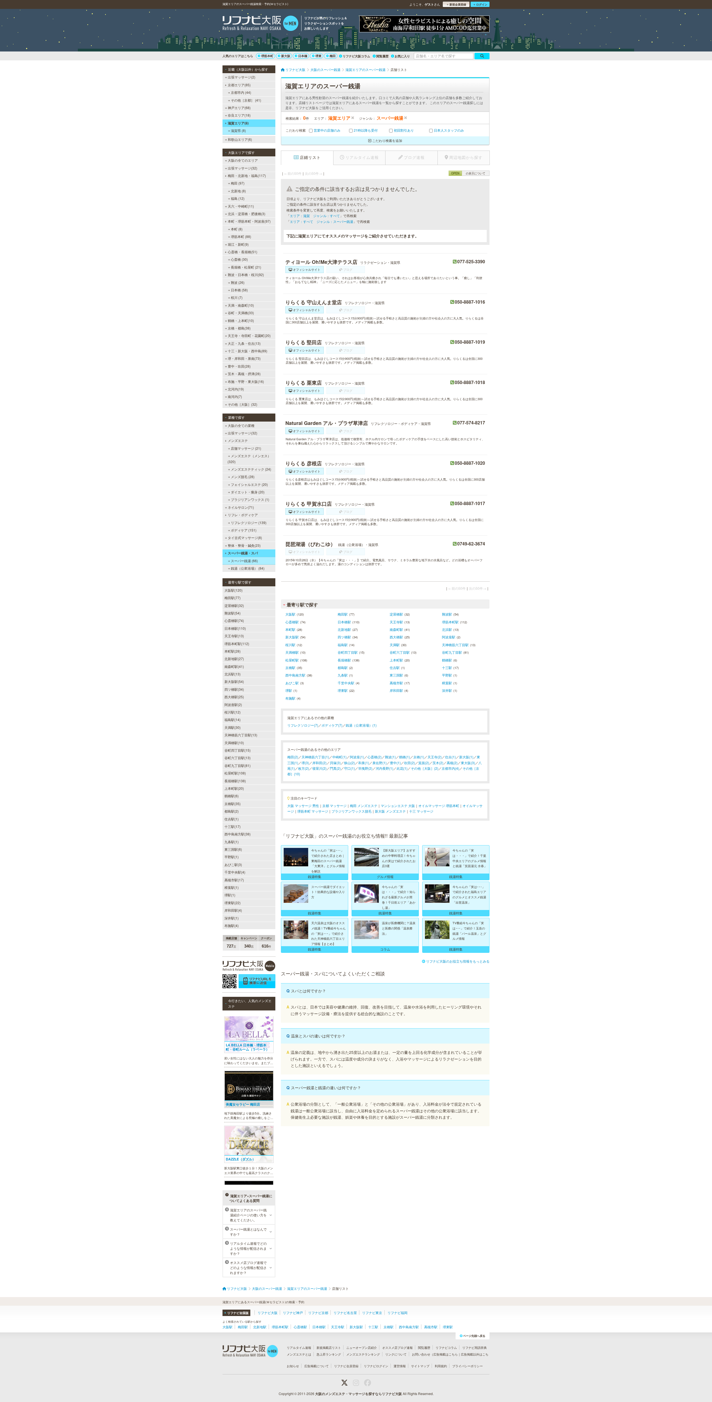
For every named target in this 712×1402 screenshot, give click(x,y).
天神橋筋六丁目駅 (455, 644)
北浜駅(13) (232, 674)
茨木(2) (437, 762)
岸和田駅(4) (233, 910)
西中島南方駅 (295, 675)
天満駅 (395, 644)
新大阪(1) (466, 756)
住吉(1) (450, 756)
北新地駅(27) (234, 658)
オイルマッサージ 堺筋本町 (438, 805)
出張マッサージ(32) (242, 168)
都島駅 (343, 667)
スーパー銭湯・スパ (243, 552)
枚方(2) (303, 768)
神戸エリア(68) (239, 107)
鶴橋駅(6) (231, 795)
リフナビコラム (446, 1347)
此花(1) (402, 768)
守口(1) (349, 768)
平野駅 (447, 675)
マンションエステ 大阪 (398, 805)
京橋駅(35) (232, 803)
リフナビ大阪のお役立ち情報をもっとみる (458, 961)
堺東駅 (343, 690)
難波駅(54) (232, 613)
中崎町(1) (339, 756)
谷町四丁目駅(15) (237, 750)
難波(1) (390, 756)
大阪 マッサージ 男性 (303, 805)
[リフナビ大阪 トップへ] (260, 24)
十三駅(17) (232, 826)
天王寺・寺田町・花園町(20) (249, 335)
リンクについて (396, 1354)
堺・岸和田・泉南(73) (244, 358)
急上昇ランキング (329, 1354)
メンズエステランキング (363, 1354)
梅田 (333, 56)
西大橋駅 (396, 636)
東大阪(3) (468, 762)
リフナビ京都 (318, 1312)
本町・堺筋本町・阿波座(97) (249, 221)
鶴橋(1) (404, 756)
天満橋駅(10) (234, 742)
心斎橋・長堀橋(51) (242, 251)
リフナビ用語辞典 (474, 1347)
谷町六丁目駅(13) (237, 757)
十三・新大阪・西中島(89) (247, 350)
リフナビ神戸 (293, 1312)
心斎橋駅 (292, 621)
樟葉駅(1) (231, 887)
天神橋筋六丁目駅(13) (240, 734)
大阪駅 (290, 614)
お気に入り (402, 56)
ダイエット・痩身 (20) (247, 492)
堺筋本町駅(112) (236, 643)
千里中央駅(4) (234, 872)
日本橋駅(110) (235, 628)
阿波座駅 (448, 636)
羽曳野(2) (365, 768)
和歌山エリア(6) (240, 139)
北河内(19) (236, 389)
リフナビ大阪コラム (356, 56)
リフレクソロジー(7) (302, 725)
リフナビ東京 (372, 1312)
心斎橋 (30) (239, 259)
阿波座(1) (357, 756)
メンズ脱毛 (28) (242, 476)
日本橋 (302, 56)
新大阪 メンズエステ (390, 811)
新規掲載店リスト (329, 1347)
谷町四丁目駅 (348, 652)
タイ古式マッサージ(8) (245, 537)
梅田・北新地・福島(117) (247, 175)
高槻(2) (452, 762)
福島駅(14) (232, 719)
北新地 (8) (238, 190)
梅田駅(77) (232, 597)
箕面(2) (423, 762)
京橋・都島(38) (239, 328)
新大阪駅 (292, 636)
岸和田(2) (319, 762)
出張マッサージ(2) (241, 77)
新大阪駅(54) (234, 681)
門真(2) (335, 768)
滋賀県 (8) (238, 130)
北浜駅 (447, 629)
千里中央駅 (346, 682)
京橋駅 (290, 667)
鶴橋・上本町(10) (241, 320)
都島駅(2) (231, 811)
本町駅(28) (232, 651)
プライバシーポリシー (467, 1366)
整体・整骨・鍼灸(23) (244, 545)
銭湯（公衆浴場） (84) (247, 568)
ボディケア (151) (243, 530)
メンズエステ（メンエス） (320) (249, 458)
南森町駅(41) (234, 666)
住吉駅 (395, 667)
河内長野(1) (384, 768)
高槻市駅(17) (234, 879)
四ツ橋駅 (344, 636)
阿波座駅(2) (233, 704)
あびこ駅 (292, 682)
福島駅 (343, 644)
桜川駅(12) (232, 712)
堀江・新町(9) (238, 244)
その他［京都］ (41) (246, 100)
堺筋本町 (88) (241, 236)
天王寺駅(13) (234, 635)
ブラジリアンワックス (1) (250, 499)
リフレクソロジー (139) (248, 522)
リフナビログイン (376, 1366)
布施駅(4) (231, 925)
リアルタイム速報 (299, 1347)
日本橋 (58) (239, 289)
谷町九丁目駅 (452, 652)
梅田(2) (292, 756)
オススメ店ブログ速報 (397, 1347)
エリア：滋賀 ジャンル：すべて (315, 215)
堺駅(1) (229, 894)
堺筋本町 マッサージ (312, 811)
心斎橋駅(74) (234, 620)
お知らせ (293, 1366)
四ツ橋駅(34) (234, 689)
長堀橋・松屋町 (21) (246, 267)
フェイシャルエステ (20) (249, 484)
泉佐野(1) (379, 762)
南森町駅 (396, 629)
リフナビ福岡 (397, 1312)
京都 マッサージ (334, 805)
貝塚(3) (335, 762)
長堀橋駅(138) (235, 780)
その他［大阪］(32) (242, 404)
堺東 (318, 56)
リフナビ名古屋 (345, 1312)
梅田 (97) (237, 183)
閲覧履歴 (382, 56)
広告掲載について (316, 1366)
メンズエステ (238, 440)
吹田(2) (409, 762)
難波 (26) (237, 282)
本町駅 (290, 629)
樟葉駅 (447, 682)
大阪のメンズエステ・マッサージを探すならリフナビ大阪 (358, 1393)
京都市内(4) (450, 768)
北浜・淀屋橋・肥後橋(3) (246, 213)
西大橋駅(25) (234, 696)
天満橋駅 (292, 652)
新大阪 (285, 56)
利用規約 (441, 1366)
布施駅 (290, 698)
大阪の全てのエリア (243, 160)
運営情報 (400, 1366)
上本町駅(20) (234, 788)
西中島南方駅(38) (237, 834)
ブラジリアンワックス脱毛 (352, 811)
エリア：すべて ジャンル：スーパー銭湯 (321, 221)
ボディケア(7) (332, 725)
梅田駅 (343, 614)
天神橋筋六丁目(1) (315, 756)
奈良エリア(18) (239, 115)
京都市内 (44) (241, 92)
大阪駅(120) (233, 590)
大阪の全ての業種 (241, 425)
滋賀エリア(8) (238, 123)
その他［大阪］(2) (424, 768)
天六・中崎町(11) (241, 206)
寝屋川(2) (319, 768)
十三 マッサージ (421, 811)
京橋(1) (418, 756)
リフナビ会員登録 (346, 1366)
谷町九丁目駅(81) (237, 765)
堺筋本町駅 (450, 621)
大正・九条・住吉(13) (244, 343)
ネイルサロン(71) (241, 507)
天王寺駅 (396, 621)
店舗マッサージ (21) (246, 448)
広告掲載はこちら (445, 1354)
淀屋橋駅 (396, 614)
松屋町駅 (292, 660)
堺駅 (288, 690)
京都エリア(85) (239, 84)
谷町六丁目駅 (400, 652)
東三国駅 (396, 675)
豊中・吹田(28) (239, 366)
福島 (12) (237, 198)
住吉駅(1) (231, 818)
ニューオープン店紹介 (361, 1347)
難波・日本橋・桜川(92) (246, 274)
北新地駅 (344, 629)
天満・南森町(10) (241, 305)
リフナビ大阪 (268, 1312)
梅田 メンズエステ (363, 805)
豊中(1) (395, 762)
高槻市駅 (396, 682)
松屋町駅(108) (235, 773)
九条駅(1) (231, 841)
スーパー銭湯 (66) (244, 560)
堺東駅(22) (232, 902)
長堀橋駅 (344, 660)
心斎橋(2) (374, 756)
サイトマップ (420, 1366)
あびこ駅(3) (233, 864)
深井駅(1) (231, 918)
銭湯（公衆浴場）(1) (361, 725)
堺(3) (305, 762)
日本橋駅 (344, 621)
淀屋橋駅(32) (234, 605)
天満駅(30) (232, 727)
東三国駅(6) (233, 849)
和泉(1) (363, 762)
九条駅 (343, 675)
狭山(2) (349, 762)
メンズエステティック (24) (251, 469)
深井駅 (447, 690)
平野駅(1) (231, 856)
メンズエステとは (299, 1354)
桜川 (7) (237, 297)
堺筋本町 (267, 56)
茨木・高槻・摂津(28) (244, 373)
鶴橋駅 (447, 660)
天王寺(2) (434, 756)
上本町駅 (396, 660)
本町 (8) (237, 229)
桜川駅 (290, 644)
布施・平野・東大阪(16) (246, 381)
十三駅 (447, 667)
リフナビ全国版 (238, 1313)
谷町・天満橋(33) (241, 312)
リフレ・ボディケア (243, 514)
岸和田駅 (396, 690)
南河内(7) (235, 396)
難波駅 (447, 614)
